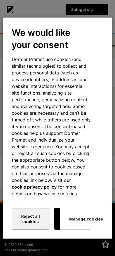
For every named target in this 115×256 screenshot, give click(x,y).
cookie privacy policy (34, 187)
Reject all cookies (30, 219)
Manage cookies (86, 219)
